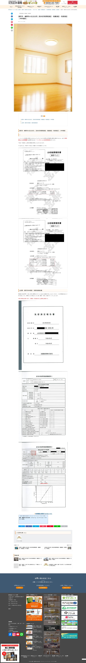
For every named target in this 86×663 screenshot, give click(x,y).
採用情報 (11, 630)
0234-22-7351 (14, 601)
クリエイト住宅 (21, 21)
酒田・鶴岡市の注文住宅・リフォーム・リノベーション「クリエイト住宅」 (44, 661)
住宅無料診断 (43, 587)
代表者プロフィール (13, 626)
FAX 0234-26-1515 (12, 603)
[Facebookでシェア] (12, 16)
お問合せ (19, 587)
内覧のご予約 (66, 587)
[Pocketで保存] (12, 22)
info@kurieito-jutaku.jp (16, 605)
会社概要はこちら (13, 628)
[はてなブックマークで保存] (12, 19)
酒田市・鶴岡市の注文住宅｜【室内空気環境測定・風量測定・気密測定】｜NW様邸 (37, 119)
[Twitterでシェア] (12, 14)
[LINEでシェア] (12, 28)
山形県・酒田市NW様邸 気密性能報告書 (29, 122)
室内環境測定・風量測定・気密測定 (25, 13)
